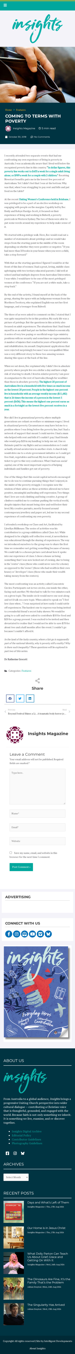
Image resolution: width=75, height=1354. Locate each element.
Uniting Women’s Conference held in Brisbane (43, 199)
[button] (10, 698)
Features (21, 109)
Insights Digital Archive (27, 1131)
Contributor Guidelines (26, 1139)
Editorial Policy (22, 1135)
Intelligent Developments (58, 1341)
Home (8, 109)
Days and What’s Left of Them (48, 1202)
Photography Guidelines (27, 1143)
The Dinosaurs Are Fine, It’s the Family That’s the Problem (48, 1281)
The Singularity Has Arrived (46, 1304)
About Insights (37, 1348)
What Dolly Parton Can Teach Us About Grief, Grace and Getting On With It (47, 1257)
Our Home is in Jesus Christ (46, 1228)
